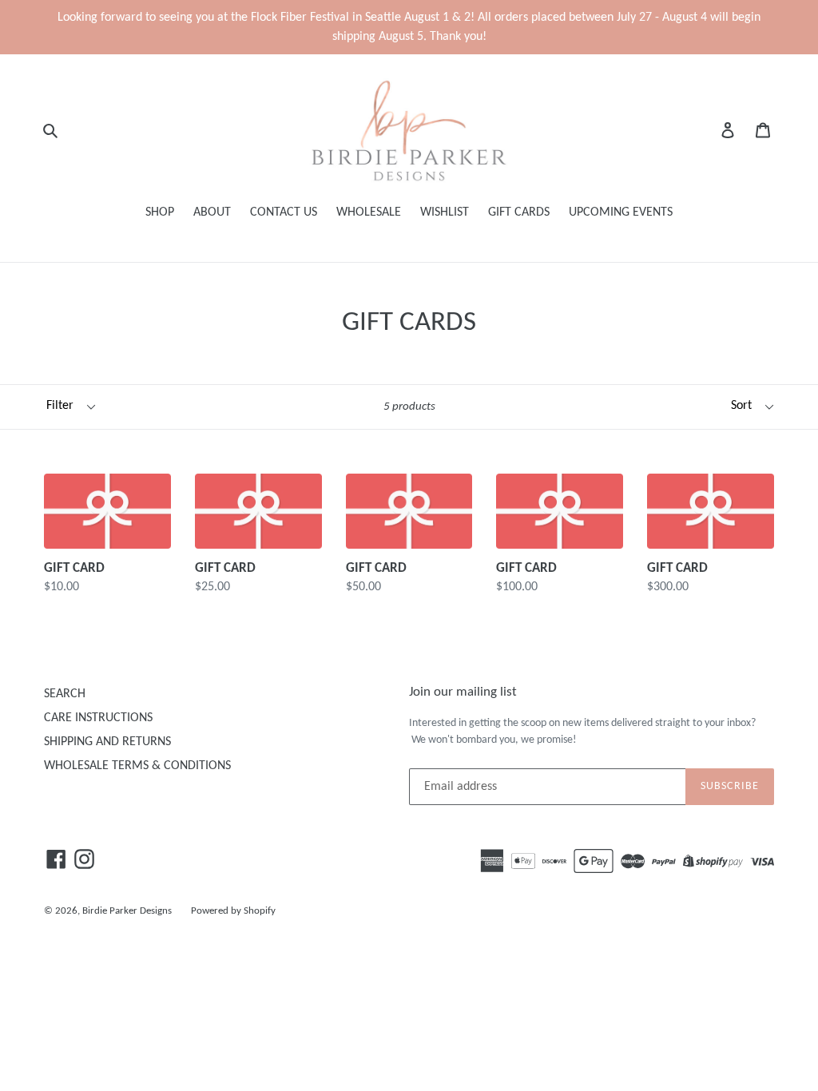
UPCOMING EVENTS (621, 212)
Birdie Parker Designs (127, 911)
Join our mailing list (463, 692)
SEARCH (64, 694)
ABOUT (212, 212)
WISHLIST (444, 212)
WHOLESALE (368, 212)
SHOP (159, 212)
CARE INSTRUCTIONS (98, 718)
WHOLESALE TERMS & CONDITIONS (137, 766)
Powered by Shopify (233, 911)
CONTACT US (283, 212)
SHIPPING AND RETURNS (107, 742)
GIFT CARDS (519, 212)
